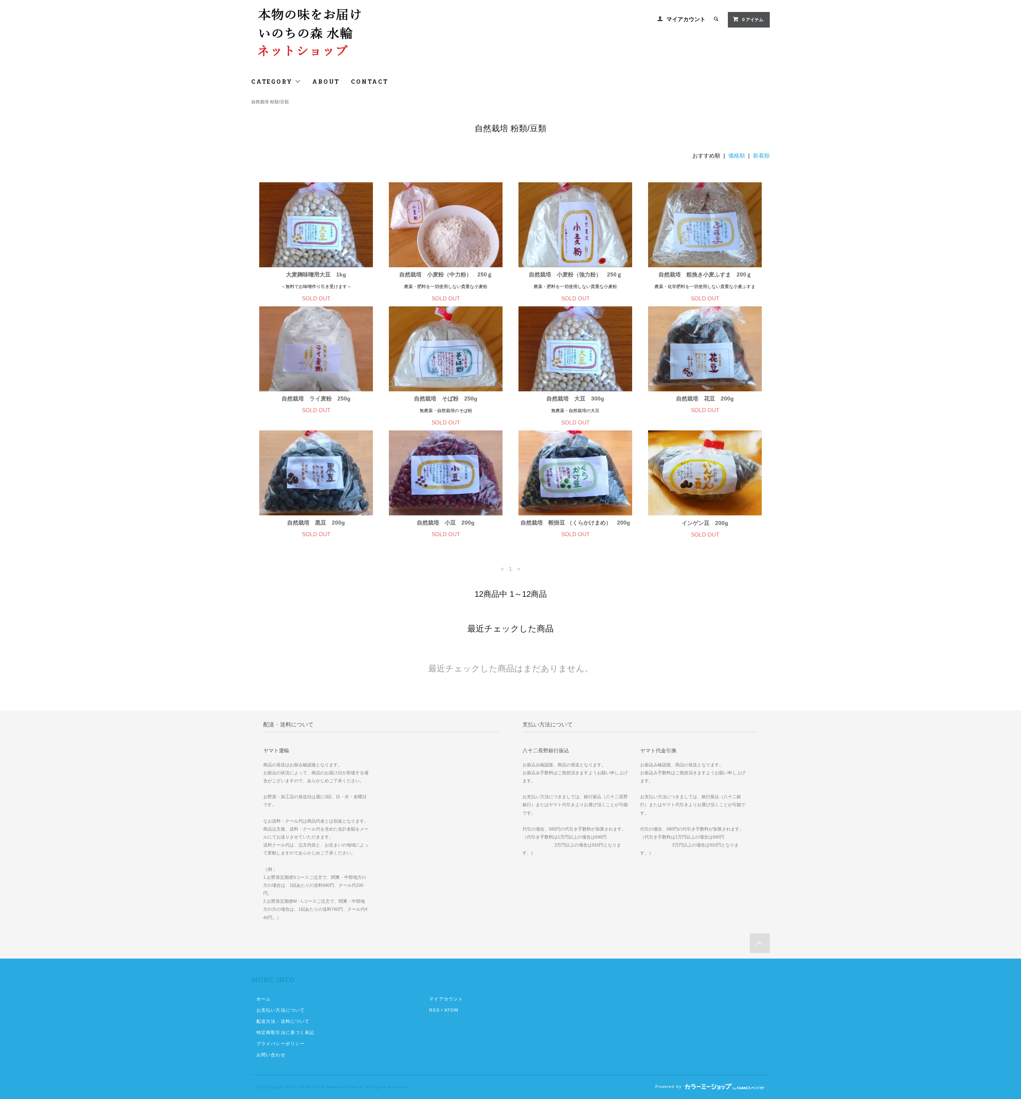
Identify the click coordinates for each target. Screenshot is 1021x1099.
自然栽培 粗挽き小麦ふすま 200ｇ (707, 274)
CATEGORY (273, 81)
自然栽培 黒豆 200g (319, 522)
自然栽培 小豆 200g (446, 522)
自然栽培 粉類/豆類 (270, 101)
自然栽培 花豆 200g (705, 398)
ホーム (263, 998)
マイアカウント (686, 19)
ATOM (451, 1010)
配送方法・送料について (282, 1021)
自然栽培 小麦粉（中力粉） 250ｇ (446, 274)
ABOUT (326, 81)
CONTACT (369, 81)
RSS (434, 1010)
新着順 (761, 155)
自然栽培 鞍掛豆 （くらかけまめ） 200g (575, 522)
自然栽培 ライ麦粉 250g (316, 398)
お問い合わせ (271, 1054)
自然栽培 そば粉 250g (445, 398)
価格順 (736, 155)
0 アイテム (752, 19)
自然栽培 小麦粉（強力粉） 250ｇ (575, 274)
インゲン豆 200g (705, 523)
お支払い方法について (280, 1010)
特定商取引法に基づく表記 (285, 1032)
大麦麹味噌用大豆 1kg (316, 274)
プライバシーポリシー (280, 1043)
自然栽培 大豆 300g (575, 398)
